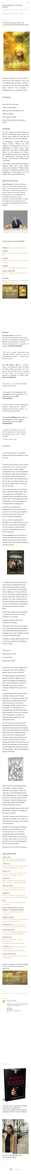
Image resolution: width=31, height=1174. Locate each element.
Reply (8, 1013)
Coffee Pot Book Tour (10, 993)
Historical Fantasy (24, 993)
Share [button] (3, 991)
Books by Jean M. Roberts (10, 14)
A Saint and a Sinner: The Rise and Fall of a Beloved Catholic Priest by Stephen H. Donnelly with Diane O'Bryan (14, 1109)
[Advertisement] (15, 1049)
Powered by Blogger (16, 1169)
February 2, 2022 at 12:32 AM (14, 1001)
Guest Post (17, 993)
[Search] (28, 2)
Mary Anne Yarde (11, 1000)
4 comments (9, 1114)
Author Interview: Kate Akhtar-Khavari (12, 1156)
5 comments (8, 1159)
